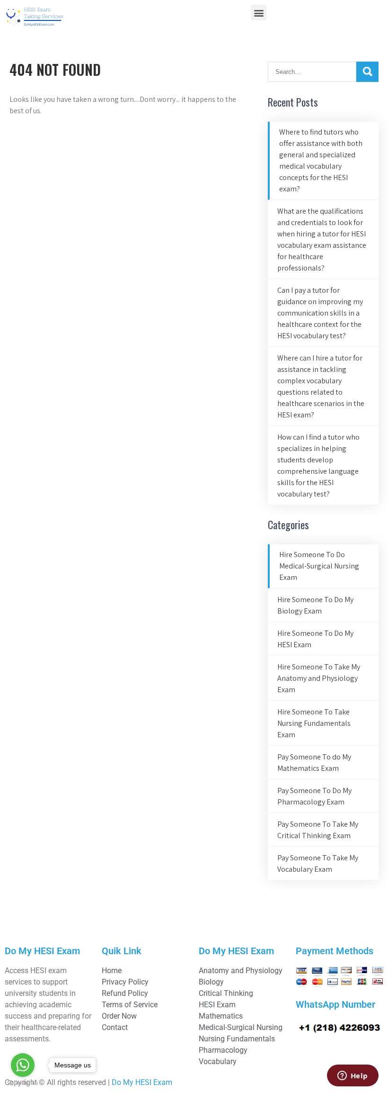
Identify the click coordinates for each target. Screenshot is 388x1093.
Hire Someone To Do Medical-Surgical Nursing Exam (319, 566)
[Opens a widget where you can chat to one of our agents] (352, 1076)
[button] (258, 12)
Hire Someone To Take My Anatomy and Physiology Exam (318, 678)
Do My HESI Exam (142, 1082)
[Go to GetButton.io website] (23, 1083)
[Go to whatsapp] (23, 1065)
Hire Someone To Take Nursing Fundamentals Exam (314, 723)
